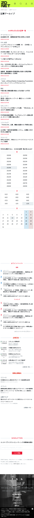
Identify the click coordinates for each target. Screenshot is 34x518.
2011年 (25, 177)
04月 (6, 197)
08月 (17, 200)
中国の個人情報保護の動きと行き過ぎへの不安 (15, 90)
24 (3, 224)
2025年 (25, 155)
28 (21, 224)
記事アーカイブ (12, 9)
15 (26, 218)
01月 (6, 194)
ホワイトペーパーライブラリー (23, 331)
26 (12, 224)
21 (21, 221)
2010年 (9, 180)
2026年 (9, 155)
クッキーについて (17, 500)
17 (3, 221)
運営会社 (17, 505)
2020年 (9, 164)
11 (7, 218)
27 (17, 224)
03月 (27, 194)
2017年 (25, 167)
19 (12, 221)
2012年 (9, 177)
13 (17, 218)
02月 (17, 194)
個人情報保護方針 (17, 494)
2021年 (25, 161)
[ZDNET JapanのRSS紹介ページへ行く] (21, 479)
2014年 (9, 174)
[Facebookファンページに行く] (12, 479)
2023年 (25, 158)
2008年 (9, 183)
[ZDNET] (5, 3)
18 (7, 221)
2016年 (9, 170)
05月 (17, 197)
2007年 (25, 183)
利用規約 (17, 497)
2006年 (9, 186)
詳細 (28, 514)
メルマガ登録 (17, 453)
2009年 (25, 180)
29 (26, 224)
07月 (6, 200)
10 (3, 218)
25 (7, 224)
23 (31, 221)
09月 (27, 200)
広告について (17, 503)
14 (21, 218)
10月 (6, 203)
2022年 (9, 161)
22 (26, 221)
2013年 (25, 174)
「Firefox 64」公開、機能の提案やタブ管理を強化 (16, 124)
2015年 (25, 170)
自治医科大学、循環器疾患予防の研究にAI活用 (15, 37)
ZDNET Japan (4, 9)
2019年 (25, 164)
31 (3, 227)
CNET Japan (16, 463)
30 (31, 224)
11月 (17, 203)
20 (17, 221)
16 (31, 218)
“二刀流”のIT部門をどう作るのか (11, 59)
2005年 (25, 186)
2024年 (9, 158)
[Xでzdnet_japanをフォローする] (17, 479)
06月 (27, 197)
